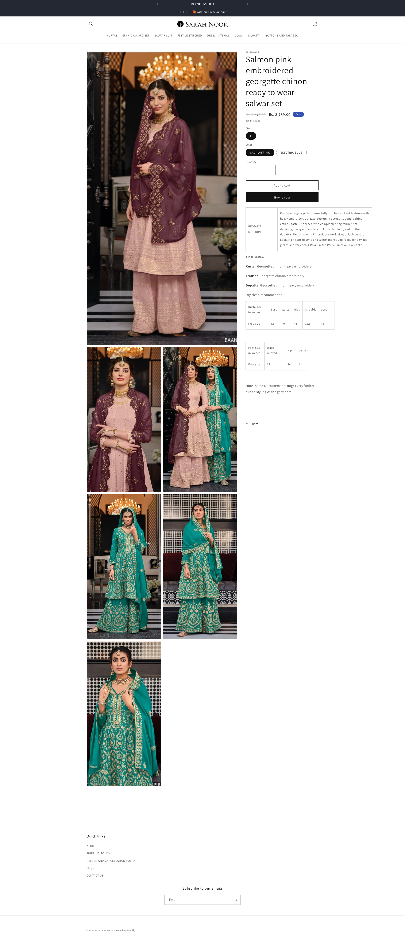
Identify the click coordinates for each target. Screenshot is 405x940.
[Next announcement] (247, 4)
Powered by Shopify (124, 930)
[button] (91, 23)
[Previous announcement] (157, 4)
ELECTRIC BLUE (291, 152)
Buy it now (282, 197)
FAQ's (90, 868)
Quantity (251, 161)
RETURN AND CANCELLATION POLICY (111, 861)
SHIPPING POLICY (98, 853)
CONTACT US (94, 875)
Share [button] (254, 423)
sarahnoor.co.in (104, 930)
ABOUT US (93, 846)
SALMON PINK (260, 152)
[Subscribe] (235, 900)
